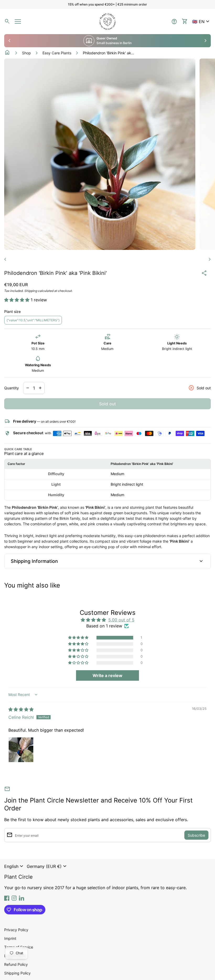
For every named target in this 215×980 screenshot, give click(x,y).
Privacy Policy (16, 929)
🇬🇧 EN (201, 21)
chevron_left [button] (9, 41)
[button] (201, 21)
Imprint (10, 938)
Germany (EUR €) (47, 866)
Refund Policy (16, 964)
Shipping (30, 291)
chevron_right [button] (205, 41)
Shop (26, 53)
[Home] (107, 21)
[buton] (14, 866)
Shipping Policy (17, 973)
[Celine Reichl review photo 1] (21, 749)
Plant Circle (18, 877)
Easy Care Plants (56, 53)
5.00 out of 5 (121, 619)
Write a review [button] (107, 675)
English (14, 866)
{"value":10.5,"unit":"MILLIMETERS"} (33, 320)
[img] (21, 709)
